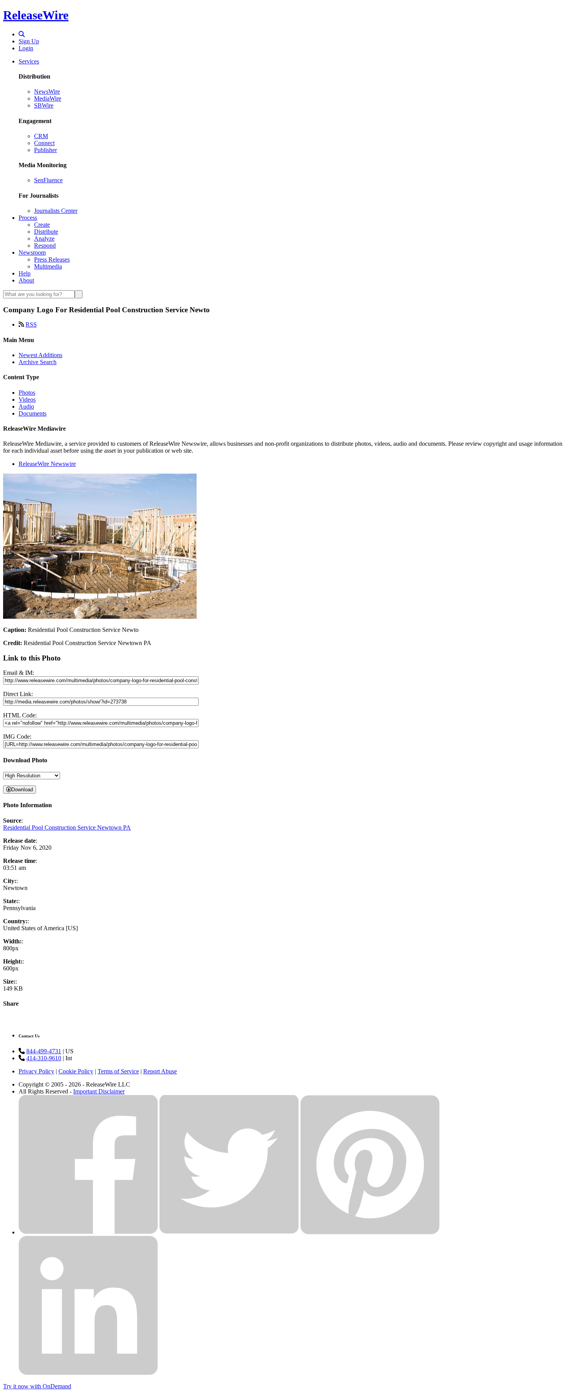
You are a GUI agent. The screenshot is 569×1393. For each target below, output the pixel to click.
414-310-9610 (43, 1058)
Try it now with (37, 1386)
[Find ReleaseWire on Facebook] (88, 1232)
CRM (41, 136)
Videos (27, 399)
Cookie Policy (75, 1071)
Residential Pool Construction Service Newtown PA (67, 827)
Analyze (44, 238)
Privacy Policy (36, 1071)
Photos (27, 392)
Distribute (46, 231)
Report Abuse (160, 1071)
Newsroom (32, 252)
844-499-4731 (43, 1051)
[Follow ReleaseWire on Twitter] (229, 1232)
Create (42, 224)
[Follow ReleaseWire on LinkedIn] (88, 1373)
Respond (45, 245)
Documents (32, 413)
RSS (31, 324)
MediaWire (47, 98)
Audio (26, 406)
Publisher (45, 150)
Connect (44, 143)
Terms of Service (118, 1071)
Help (25, 273)
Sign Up (29, 41)
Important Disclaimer (99, 1091)
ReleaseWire (36, 15)
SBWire (43, 105)
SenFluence (48, 180)
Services (29, 61)
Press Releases (52, 259)
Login (26, 48)
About (26, 280)
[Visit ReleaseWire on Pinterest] (370, 1232)
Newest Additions (40, 355)
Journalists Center (55, 210)
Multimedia (48, 266)
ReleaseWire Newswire (47, 463)
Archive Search (38, 362)
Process (28, 217)
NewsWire (47, 91)
